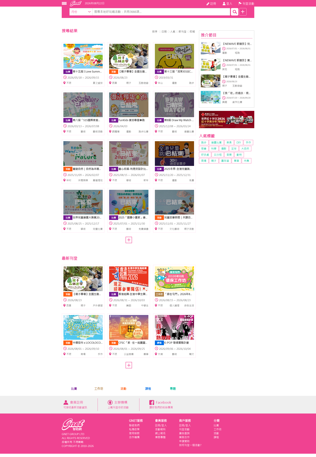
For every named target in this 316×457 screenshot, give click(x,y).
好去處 (205, 154)
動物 (239, 154)
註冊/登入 (161, 425)
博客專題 (160, 437)
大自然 (245, 148)
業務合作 (184, 437)
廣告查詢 (184, 433)
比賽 (74, 389)
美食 (229, 142)
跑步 (203, 142)
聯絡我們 (134, 425)
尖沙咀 (218, 154)
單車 (236, 160)
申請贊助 (184, 441)
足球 (234, 148)
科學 (213, 148)
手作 (248, 142)
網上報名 (160, 433)
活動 (123, 389)
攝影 (223, 148)
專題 (173, 389)
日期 (164, 31)
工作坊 (98, 389)
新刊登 (182, 31)
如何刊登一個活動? (190, 445)
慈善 (203, 148)
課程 (148, 389)
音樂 (229, 154)
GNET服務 (136, 421)
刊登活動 (184, 429)
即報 (192, 31)
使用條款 (134, 433)
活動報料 (160, 429)
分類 (217, 421)
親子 (213, 160)
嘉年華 (225, 160)
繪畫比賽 (216, 142)
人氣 (172, 31)
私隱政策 (134, 429)
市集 (246, 160)
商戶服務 (185, 421)
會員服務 (161, 421)
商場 (203, 160)
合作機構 (134, 437)
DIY (239, 142)
